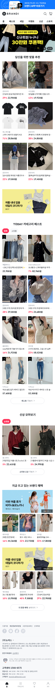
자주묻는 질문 (4, 632)
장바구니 (50, 13)
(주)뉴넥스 (7, 640)
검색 (43, 13)
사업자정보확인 (27, 626)
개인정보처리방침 (15, 626)
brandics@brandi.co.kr (17, 676)
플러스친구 (11, 632)
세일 (22, 21)
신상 (41, 21)
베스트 (12, 21)
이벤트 (31, 21)
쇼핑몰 (14, 230)
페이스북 (17, 632)
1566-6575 (16, 667)
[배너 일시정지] (44, 48)
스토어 (49, 21)
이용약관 (5, 626)
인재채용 (37, 626)
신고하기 (15, 653)
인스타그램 (23, 632)
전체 (5, 230)
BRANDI (10, 14)
